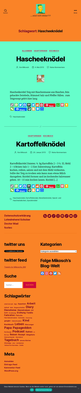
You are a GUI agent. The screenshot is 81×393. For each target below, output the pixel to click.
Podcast (18, 331)
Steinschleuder (9, 337)
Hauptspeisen (40, 51)
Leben (19, 324)
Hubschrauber (17, 321)
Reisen (13, 334)
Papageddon (22, 328)
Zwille (21, 345)
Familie (30, 313)
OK (32, 390)
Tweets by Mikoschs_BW (15, 267)
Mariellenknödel (45, 198)
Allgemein (27, 51)
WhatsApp (7, 343)
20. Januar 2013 (39, 152)
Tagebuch (11, 340)
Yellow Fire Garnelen (11, 345)
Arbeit (31, 303)
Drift (6, 313)
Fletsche (19, 315)
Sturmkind (19, 337)
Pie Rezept (7, 332)
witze (13, 343)
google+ (7, 321)
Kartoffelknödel (40, 144)
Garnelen (21, 318)
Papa (8, 328)
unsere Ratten (25, 340)
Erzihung (21, 312)
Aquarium (22, 304)
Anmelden (9, 361)
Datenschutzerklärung (17, 215)
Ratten (29, 331)
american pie (8, 304)
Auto (11, 307)
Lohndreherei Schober (17, 219)
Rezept (21, 334)
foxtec (8, 227)
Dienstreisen (24, 310)
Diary (30, 307)
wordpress (20, 343)
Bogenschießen (19, 307)
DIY (32, 310)
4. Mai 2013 (39, 67)
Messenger (29, 325)
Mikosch (25, 67)
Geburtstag (29, 318)
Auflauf (6, 307)
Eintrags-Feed (10, 364)
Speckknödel (32, 200)
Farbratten (9, 315)
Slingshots (30, 335)
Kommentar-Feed (12, 368)
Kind (26, 320)
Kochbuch (54, 51)
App (15, 304)
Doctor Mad (11, 223)
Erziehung (12, 313)
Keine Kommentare (57, 67)
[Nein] (78, 388)
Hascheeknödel (40, 59)
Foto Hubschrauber (10, 318)
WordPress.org (11, 371)
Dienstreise (10, 310)
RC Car (6, 335)
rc (34, 332)
